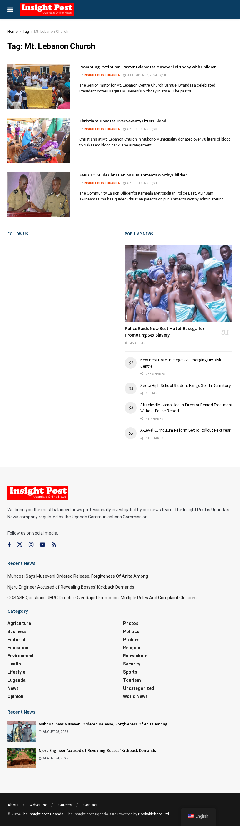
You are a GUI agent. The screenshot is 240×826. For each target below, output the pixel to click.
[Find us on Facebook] (9, 544)
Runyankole (135, 655)
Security (131, 663)
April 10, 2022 (137, 183)
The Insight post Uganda (42, 814)
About (13, 805)
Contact (90, 805)
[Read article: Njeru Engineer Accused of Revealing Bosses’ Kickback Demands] (22, 758)
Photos (130, 623)
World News (135, 696)
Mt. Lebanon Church (51, 31)
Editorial (16, 639)
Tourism (132, 680)
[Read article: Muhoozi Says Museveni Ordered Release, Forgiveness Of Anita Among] (22, 731)
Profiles (131, 639)
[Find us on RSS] (54, 544)
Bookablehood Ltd (153, 814)
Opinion (15, 696)
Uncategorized (138, 688)
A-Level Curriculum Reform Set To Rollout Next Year (186, 430)
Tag (26, 31)
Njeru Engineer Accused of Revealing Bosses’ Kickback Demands (71, 587)
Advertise (38, 805)
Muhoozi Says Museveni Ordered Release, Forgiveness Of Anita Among (78, 576)
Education (18, 647)
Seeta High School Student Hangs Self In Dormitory (185, 385)
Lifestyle (16, 672)
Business (17, 631)
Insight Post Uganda (102, 75)
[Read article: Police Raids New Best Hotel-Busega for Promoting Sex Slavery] (178, 283)
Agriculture (19, 623)
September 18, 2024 (141, 75)
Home (13, 31)
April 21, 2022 (137, 129)
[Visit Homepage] (47, 9)
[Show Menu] (10, 9)
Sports (130, 672)
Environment (21, 655)
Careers (65, 805)
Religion (131, 647)
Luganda (17, 680)
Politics (131, 631)
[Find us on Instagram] (31, 544)
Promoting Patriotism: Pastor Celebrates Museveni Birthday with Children (148, 67)
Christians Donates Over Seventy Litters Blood (122, 121)
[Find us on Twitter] (19, 544)
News (13, 688)
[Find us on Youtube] (42, 544)
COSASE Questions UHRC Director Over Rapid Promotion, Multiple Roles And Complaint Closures (102, 597)
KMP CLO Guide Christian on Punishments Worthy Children (133, 175)
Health (14, 663)
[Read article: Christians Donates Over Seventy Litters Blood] (39, 140)
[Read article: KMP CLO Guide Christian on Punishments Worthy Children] (39, 194)
